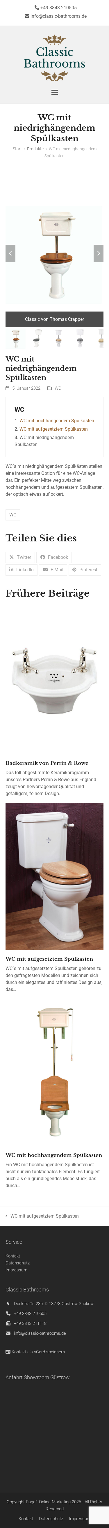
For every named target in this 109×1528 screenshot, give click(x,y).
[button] (54, 92)
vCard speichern (49, 1352)
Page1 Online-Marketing (48, 1501)
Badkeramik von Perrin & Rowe (47, 763)
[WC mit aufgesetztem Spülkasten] (55, 876)
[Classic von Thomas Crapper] (55, 253)
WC (58, 388)
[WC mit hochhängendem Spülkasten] (55, 1072)
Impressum (16, 1270)
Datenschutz (18, 1263)
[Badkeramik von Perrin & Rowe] (55, 680)
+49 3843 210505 (30, 1313)
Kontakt (13, 1256)
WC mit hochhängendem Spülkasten (56, 420)
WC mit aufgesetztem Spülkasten (53, 429)
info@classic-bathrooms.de (40, 1333)
